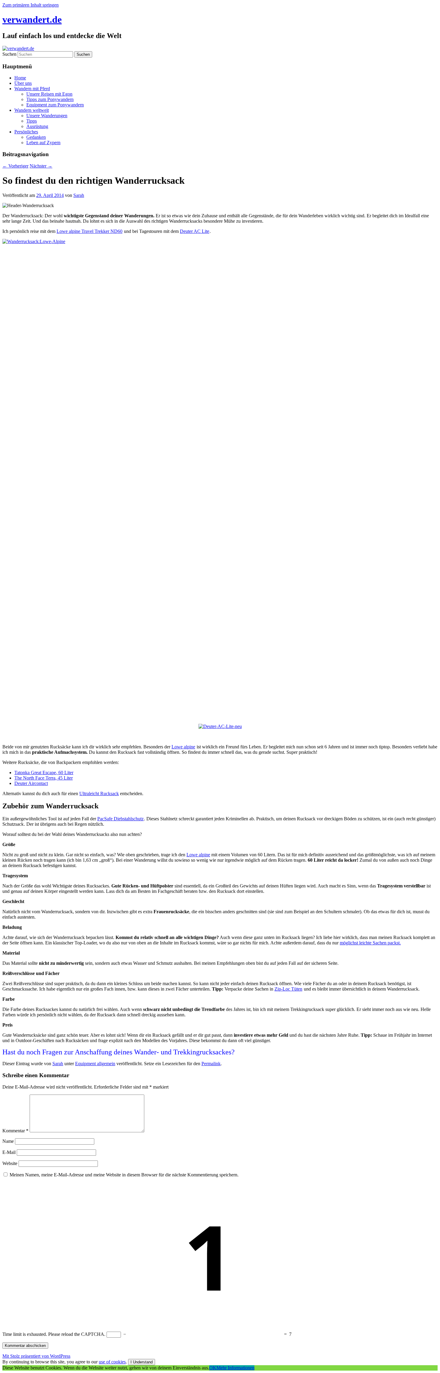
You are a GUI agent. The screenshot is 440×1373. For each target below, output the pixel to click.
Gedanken (36, 137)
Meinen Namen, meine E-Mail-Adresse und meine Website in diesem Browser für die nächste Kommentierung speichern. (124, 1174)
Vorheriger (15, 165)
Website (9, 1163)
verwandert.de (32, 19)
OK (212, 1367)
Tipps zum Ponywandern (50, 99)
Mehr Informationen (235, 1367)
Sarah (78, 195)
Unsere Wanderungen (46, 115)
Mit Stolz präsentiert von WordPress (36, 1356)
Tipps (31, 120)
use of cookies (112, 1361)
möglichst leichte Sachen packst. (370, 942)
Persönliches (26, 131)
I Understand (142, 1362)
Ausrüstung (37, 126)
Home (20, 77)
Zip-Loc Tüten (288, 988)
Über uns (23, 83)
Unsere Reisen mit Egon (49, 94)
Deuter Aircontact (31, 783)
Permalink (211, 1063)
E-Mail (9, 1152)
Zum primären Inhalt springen (30, 4)
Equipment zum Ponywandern (55, 104)
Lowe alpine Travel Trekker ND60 (89, 231)
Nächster (41, 165)
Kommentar (15, 1130)
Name (8, 1141)
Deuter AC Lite (194, 231)
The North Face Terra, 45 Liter (43, 777)
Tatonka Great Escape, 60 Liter (43, 772)
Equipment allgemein (95, 1063)
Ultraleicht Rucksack (99, 793)
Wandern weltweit (31, 110)
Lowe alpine (183, 746)
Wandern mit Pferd (32, 88)
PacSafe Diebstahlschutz (120, 818)
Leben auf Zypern (43, 142)
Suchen (9, 54)
